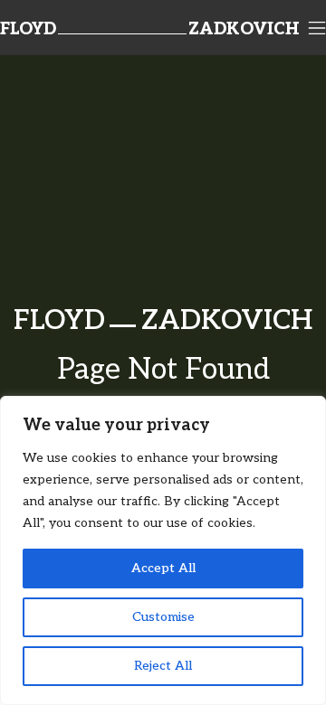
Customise (163, 617)
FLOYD (28, 30)
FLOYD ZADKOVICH (163, 320)
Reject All (163, 665)
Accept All (163, 568)
